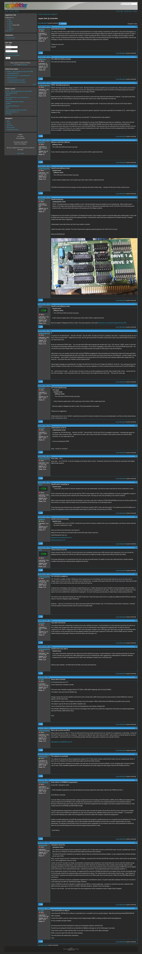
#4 (136, 140)
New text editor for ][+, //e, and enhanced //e (18, 75)
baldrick (42, 519)
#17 (136, 646)
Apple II (54, 14)
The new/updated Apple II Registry (15, 101)
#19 (136, 728)
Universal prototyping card (12, 105)
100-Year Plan (128, 11)
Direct (15, 64)
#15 (136, 574)
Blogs (8, 121)
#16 (136, 620)
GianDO (42, 29)
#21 (136, 780)
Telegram (11, 29)
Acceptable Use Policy (12, 129)
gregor (7, 107)
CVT (40, 307)
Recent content (11, 37)
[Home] (16, 8)
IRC (10, 19)
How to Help (20, 153)
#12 (136, 482)
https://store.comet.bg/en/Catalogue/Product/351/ (112, 323)
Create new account (12, 53)
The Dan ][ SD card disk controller (16, 80)
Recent (17, 11)
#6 (136, 197)
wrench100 (9, 99)
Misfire (10, 25)
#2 (136, 57)
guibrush (8, 95)
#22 (136, 842)
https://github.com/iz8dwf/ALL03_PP (61, 742)
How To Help (119, 11)
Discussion (47, 14)
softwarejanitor (44, 85)
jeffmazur (42, 59)
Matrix (10, 21)
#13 (136, 517)
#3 (136, 83)
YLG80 (41, 680)
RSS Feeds (10, 125)
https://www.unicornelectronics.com (61, 537)
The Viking (8, 113)
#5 (136, 166)
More (34, 84)
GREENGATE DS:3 (12, 77)
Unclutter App (23, 64)
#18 (136, 677)
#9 (136, 385)
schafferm (8, 103)
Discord (11, 23)
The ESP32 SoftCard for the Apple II (16, 82)
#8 (136, 330)
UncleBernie (43, 783)
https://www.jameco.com (58, 540)
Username (8, 45)
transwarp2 (43, 845)
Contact (135, 11)
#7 (136, 304)
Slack (10, 27)
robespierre (43, 757)
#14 (136, 547)
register (45, 23)
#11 (136, 456)
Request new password (13, 55)
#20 (136, 754)
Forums (12, 11)
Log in (39, 23)
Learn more (8, 30)
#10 (136, 425)
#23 (136, 908)
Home (6, 11)
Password (8, 49)
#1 (136, 26)
